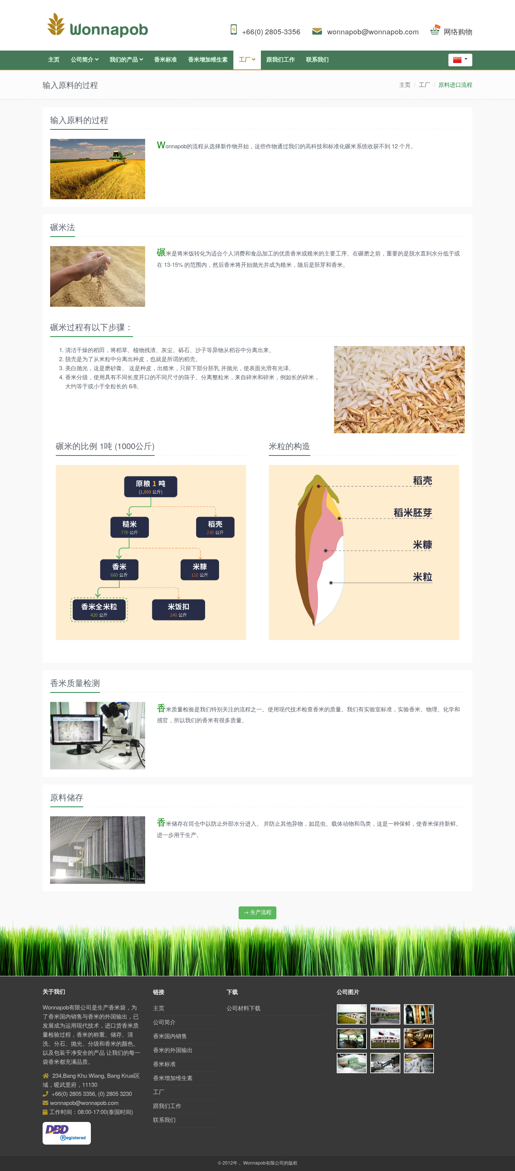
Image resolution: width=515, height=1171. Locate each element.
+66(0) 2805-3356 (271, 32)
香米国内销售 (170, 1036)
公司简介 (83, 60)
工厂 (245, 60)
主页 (54, 60)
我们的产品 (124, 60)
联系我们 (317, 60)
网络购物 (458, 32)
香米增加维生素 (208, 60)
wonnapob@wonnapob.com (373, 32)
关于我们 (54, 992)
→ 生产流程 (257, 912)
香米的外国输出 (173, 1050)
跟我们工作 (281, 60)
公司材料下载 (244, 1008)
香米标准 (165, 60)
